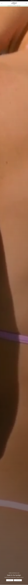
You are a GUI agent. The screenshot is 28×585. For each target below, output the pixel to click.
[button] (1, 3)
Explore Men (9, 580)
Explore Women (18, 580)
